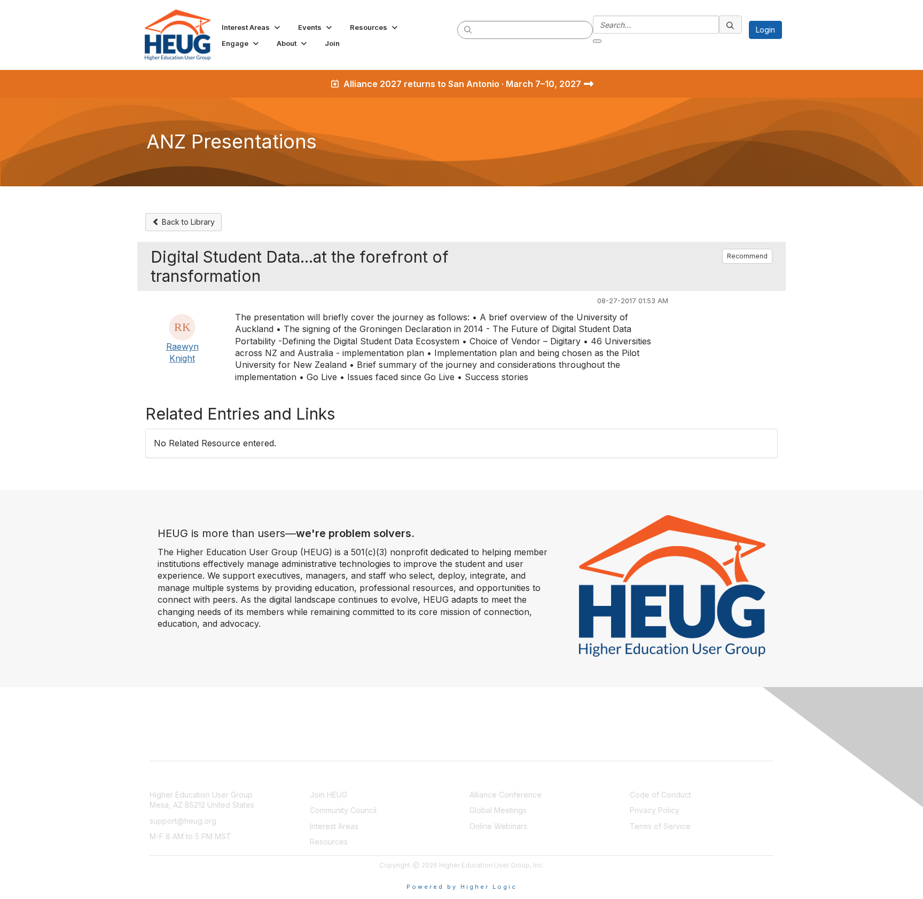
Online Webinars (498, 826)
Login (765, 29)
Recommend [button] (747, 256)
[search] (468, 29)
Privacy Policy (654, 810)
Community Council (343, 810)
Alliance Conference (506, 794)
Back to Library (187, 221)
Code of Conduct (660, 794)
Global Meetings (498, 810)
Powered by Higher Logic (461, 886)
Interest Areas (334, 826)
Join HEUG (328, 794)
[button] (252, 27)
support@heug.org (183, 820)
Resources (329, 841)
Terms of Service (660, 826)
